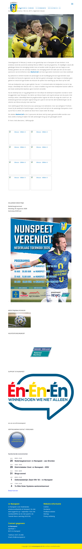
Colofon (46, 507)
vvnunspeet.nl (37, 546)
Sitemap (46, 514)
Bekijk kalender (13, 491)
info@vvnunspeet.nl (18, 537)
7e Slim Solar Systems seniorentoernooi (32, 486)
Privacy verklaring (49, 516)
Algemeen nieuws (39, 11)
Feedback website (49, 512)
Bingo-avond (20, 473)
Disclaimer (47, 509)
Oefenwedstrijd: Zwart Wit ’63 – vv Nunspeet (33, 479)
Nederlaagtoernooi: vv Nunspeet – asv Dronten (35, 461)
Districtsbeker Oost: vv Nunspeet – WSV (32, 467)
